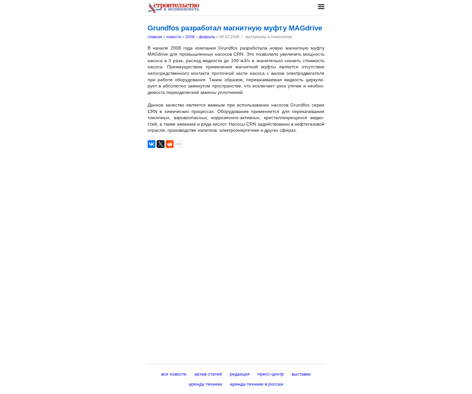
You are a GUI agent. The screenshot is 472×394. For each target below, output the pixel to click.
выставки (301, 374)
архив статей (208, 374)
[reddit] (170, 144)
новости (173, 37)
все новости (174, 374)
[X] (160, 144)
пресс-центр (271, 374)
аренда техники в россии (256, 384)
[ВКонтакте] (151, 144)
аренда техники (205, 384)
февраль (207, 37)
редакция (240, 374)
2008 (190, 37)
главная (155, 37)
